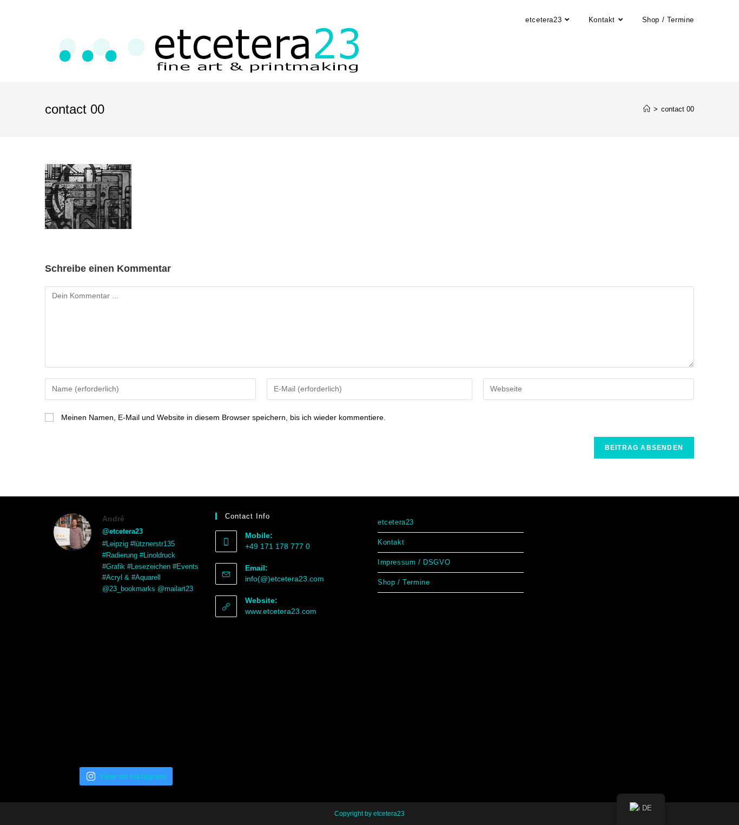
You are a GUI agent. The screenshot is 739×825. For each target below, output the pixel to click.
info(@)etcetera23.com (284, 578)
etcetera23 (396, 522)
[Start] (646, 109)
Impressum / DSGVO (414, 562)
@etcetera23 (122, 531)
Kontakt (391, 542)
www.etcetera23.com (280, 611)
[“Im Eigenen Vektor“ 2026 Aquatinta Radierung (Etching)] (176, 731)
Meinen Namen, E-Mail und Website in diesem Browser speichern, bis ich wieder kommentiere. (223, 417)
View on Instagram (132, 776)
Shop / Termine (404, 582)
